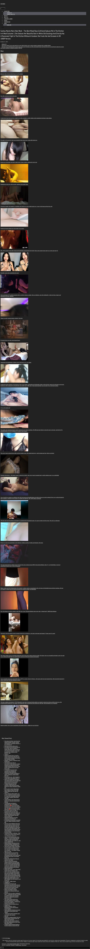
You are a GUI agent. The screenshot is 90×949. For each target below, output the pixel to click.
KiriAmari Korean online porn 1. (11, 746)
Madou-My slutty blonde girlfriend (11, 920)
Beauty (6, 16)
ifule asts (6, 916)
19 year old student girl (5, 407)
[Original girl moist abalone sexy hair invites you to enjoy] (14, 226)
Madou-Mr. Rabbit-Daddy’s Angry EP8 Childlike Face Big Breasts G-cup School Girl (12, 879)
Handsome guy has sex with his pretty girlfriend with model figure (14, 184)
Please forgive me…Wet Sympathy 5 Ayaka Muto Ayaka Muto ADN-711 (12, 777)
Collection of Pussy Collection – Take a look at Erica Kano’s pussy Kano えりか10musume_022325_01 (12, 834)
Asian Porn (6, 11)
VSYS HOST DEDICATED (13, 943)
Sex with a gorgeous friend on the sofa (9, 96)
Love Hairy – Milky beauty (10, 881)
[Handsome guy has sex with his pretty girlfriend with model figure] (14, 182)
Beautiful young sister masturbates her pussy (10, 272)
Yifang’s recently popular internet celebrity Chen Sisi (11, 318)
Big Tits (6, 17)
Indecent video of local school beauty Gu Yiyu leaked (12, 73)
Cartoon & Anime (8, 19)
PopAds (12, 945)
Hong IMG (9, 25)
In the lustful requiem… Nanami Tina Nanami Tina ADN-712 (12, 902)
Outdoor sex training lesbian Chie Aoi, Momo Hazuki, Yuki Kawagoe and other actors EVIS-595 (12, 918)
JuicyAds (24, 945)
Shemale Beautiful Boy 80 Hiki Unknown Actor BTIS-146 (11, 818)
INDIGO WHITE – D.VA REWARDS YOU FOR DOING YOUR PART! (11, 907)
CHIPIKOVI (7, 882)
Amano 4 (6, 754)
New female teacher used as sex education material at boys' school (11, 900)
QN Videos (3, 4)
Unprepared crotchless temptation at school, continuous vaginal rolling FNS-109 (11, 774)
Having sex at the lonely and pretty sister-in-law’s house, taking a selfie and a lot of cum (19, 162)
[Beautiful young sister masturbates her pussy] (14, 270)
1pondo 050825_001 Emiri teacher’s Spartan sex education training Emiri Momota (12, 801)
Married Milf (7, 22)
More (5, 23)
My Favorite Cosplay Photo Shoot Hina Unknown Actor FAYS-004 (11, 789)
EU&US (5, 20)
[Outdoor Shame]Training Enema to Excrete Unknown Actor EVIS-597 (11, 925)
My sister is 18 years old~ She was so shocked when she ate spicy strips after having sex (19, 140)
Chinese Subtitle (11, 14)
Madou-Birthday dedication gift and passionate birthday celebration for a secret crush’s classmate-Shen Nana (11, 844)
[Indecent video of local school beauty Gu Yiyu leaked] (14, 71)
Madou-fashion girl (8, 868)
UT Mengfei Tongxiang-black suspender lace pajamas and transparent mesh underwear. (10, 771)
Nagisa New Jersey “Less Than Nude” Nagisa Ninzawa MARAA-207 (12, 870)
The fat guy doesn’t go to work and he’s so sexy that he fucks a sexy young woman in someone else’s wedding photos (26, 45)
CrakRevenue (18, 945)
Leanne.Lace (7, 905)
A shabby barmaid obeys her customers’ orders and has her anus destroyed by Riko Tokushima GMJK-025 (12, 786)
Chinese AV (9, 12)
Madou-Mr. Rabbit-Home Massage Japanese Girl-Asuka (11, 859)
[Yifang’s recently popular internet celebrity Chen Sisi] (14, 316)
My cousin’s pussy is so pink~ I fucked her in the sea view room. (11, 811)
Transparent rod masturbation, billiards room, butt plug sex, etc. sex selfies (16, 362)
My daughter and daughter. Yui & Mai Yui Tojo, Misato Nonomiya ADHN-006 (12, 821)
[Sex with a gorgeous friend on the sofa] (14, 93)
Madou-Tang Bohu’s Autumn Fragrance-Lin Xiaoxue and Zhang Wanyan (11, 891)
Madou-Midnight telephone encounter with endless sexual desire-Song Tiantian (12, 911)
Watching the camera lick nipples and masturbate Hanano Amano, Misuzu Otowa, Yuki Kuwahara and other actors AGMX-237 (12, 814)
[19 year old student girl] (14, 405)
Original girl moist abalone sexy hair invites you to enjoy (12, 228)
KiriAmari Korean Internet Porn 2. (11, 904)
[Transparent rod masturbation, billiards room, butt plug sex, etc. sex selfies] (14, 360)
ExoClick (8, 945)
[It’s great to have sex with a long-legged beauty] (14, 338)
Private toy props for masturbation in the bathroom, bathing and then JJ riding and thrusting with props (22, 542)
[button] (3, 27)
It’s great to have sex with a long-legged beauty (10, 340)
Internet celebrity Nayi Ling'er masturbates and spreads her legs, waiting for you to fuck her (19, 725)
